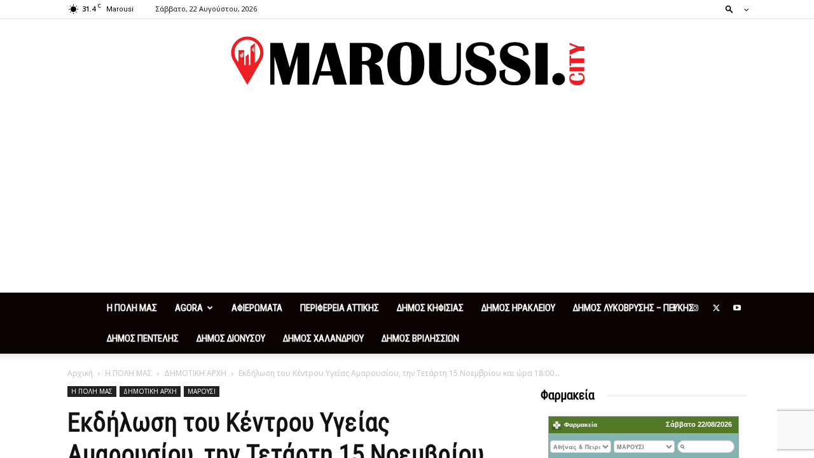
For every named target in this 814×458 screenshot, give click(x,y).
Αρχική (80, 373)
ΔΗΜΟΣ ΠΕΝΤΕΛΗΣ (143, 338)
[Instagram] (695, 308)
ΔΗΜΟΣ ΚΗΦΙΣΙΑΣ (430, 308)
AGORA (189, 308)
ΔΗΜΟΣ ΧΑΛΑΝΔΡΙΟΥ (323, 338)
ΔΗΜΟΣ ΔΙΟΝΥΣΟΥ (231, 338)
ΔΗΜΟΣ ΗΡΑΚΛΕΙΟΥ (518, 308)
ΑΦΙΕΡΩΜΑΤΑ (256, 308)
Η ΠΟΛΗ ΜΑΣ (132, 308)
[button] (733, 8)
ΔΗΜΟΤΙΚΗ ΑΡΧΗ (195, 373)
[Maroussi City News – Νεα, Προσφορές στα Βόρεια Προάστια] (407, 61)
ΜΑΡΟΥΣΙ (202, 391)
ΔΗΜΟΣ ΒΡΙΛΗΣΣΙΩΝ (420, 338)
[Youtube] (737, 308)
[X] (716, 308)
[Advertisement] (407, 197)
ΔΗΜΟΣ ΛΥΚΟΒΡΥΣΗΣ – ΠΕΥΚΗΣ (633, 308)
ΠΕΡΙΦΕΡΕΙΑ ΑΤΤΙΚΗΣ (339, 308)
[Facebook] (674, 308)
